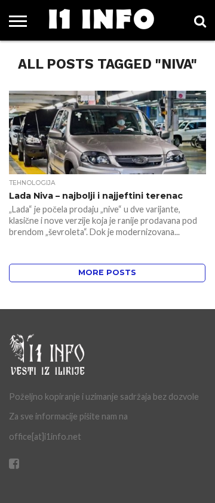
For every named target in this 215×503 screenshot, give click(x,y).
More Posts (107, 272)
